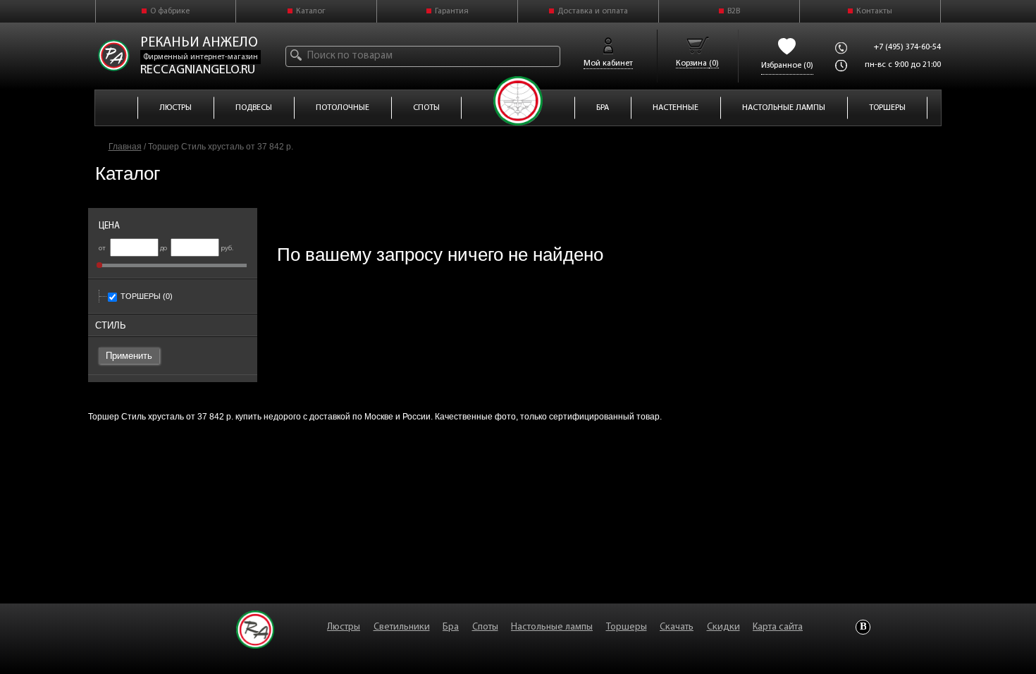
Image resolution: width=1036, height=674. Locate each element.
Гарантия (452, 11)
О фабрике (170, 11)
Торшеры (147, 296)
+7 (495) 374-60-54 (907, 47)
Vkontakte (863, 627)
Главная (125, 147)
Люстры (343, 627)
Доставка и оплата (592, 11)
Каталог (311, 11)
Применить (129, 355)
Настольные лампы (552, 627)
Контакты (874, 11)
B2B (733, 11)
